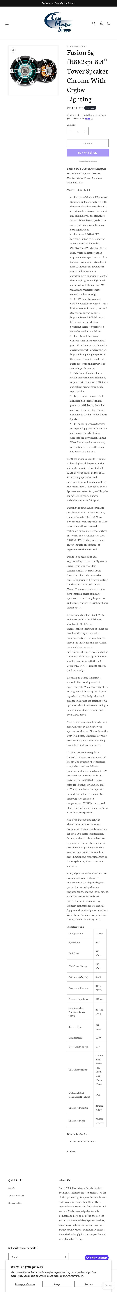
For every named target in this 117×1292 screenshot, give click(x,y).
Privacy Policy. (75, 1275)
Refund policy (15, 1202)
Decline (89, 1284)
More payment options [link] (88, 160)
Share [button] (72, 1151)
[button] (7, 23)
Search (11, 1188)
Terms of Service (16, 1195)
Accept (56, 1284)
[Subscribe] (65, 1257)
